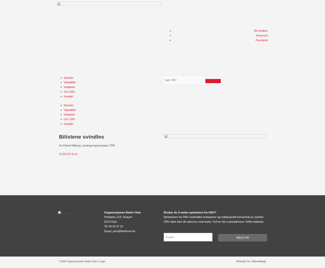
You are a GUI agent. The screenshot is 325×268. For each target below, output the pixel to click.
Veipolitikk (70, 82)
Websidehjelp (258, 261)
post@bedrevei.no (124, 231)
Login (102, 261)
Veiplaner (69, 87)
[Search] (213, 81)
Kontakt (68, 96)
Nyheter (69, 77)
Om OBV (69, 91)
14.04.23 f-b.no (68, 154)
